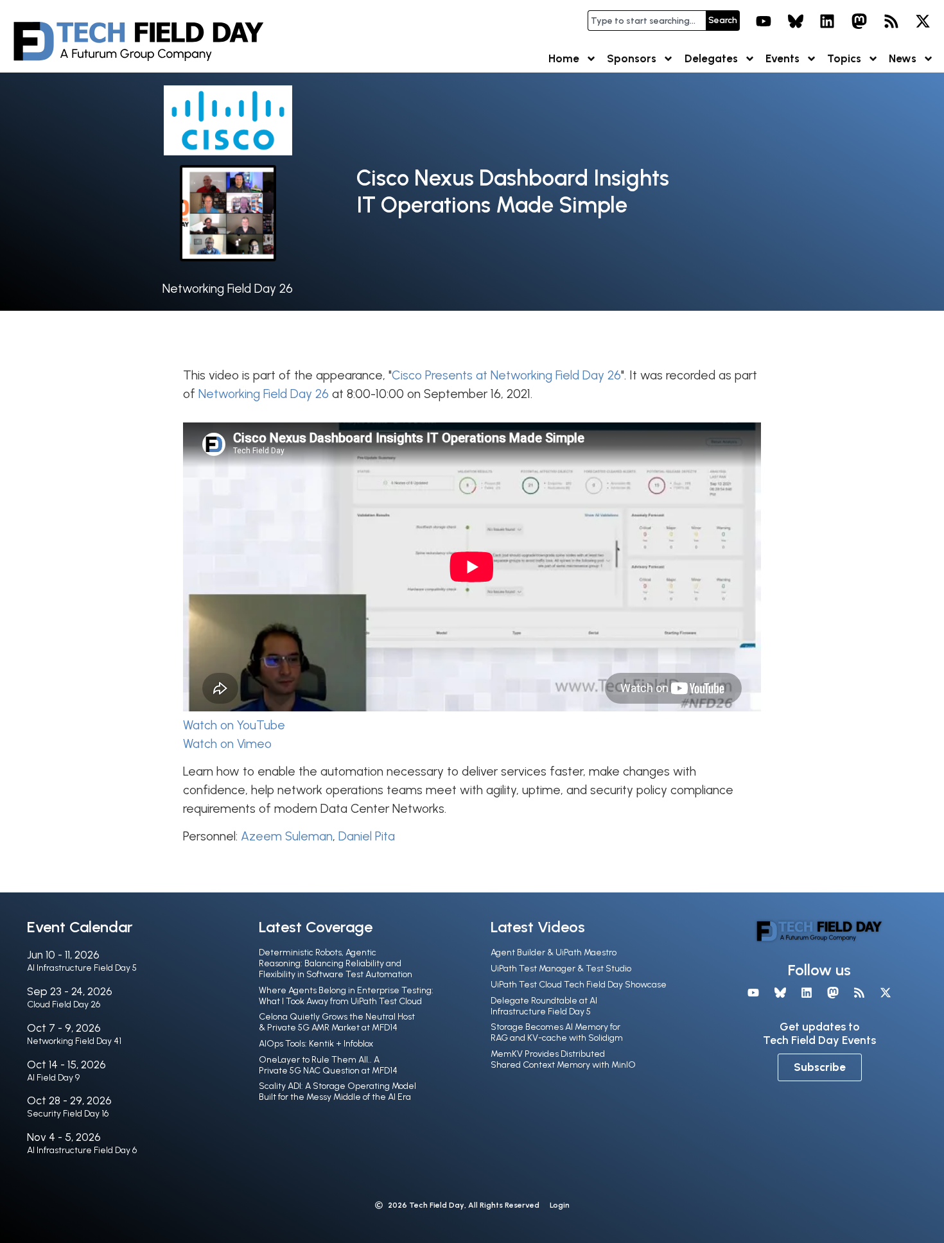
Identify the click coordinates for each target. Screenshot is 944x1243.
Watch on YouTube (234, 725)
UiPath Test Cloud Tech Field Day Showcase (579, 984)
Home (563, 58)
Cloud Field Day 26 (63, 1004)
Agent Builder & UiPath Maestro (553, 952)
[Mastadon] (859, 21)
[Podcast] (891, 21)
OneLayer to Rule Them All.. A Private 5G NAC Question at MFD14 (328, 1065)
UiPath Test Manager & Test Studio (561, 968)
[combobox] (647, 20)
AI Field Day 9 (53, 1077)
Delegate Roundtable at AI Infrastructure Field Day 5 (544, 1006)
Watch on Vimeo (227, 743)
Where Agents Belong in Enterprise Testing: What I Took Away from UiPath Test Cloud (346, 996)
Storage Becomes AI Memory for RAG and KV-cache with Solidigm (557, 1032)
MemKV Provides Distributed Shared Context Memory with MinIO (563, 1059)
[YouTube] (763, 21)
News (902, 58)
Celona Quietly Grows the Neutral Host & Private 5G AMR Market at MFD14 (337, 1022)
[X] (923, 21)
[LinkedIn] (828, 21)
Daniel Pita (366, 836)
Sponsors (631, 58)
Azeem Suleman (287, 836)
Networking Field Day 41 (74, 1041)
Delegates (711, 58)
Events (782, 58)
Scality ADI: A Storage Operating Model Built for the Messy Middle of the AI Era (337, 1091)
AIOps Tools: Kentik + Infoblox (316, 1043)
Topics (844, 58)
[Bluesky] (796, 21)
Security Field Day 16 (68, 1113)
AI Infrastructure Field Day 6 (82, 1150)
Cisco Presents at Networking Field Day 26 (506, 375)
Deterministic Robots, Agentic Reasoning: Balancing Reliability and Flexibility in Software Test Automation (335, 963)
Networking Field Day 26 (227, 288)
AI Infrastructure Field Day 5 (82, 967)
